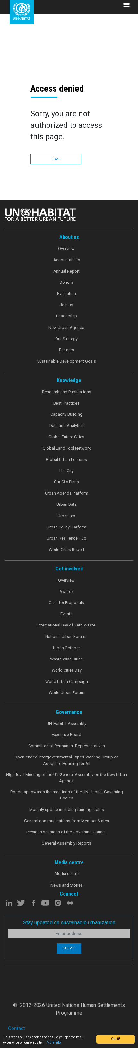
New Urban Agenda (66, 327)
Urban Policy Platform (66, 527)
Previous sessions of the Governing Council (66, 832)
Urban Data (66, 504)
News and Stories (66, 885)
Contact (16, 1028)
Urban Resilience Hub (66, 538)
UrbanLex (66, 515)
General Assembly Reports (66, 843)
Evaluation (66, 293)
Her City (66, 470)
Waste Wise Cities (66, 659)
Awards (66, 591)
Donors (66, 282)
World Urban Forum (66, 692)
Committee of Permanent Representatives (66, 745)
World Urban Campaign (66, 681)
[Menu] (126, 5)
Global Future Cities (66, 436)
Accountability (66, 260)
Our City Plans (66, 481)
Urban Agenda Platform (66, 493)
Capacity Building (66, 414)
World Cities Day (67, 670)
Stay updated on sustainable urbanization (69, 923)
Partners (66, 350)
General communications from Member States (66, 820)
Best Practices (66, 403)
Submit (69, 948)
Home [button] (55, 159)
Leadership (66, 316)
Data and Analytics (66, 425)
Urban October (66, 647)
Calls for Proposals (66, 602)
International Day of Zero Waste (66, 625)
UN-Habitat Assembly (66, 723)
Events (66, 613)
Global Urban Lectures (66, 459)
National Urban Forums (66, 636)
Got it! (115, 1039)
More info (54, 1042)
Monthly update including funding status (66, 809)
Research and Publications (66, 391)
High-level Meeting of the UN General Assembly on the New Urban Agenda (66, 777)
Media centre (67, 873)
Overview (66, 248)
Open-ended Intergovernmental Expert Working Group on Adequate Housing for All (66, 760)
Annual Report (66, 271)
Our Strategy (66, 338)
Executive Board (66, 734)
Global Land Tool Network (67, 448)
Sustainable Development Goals (66, 361)
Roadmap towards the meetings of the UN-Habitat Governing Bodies (66, 795)
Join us (66, 304)
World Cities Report (66, 549)
